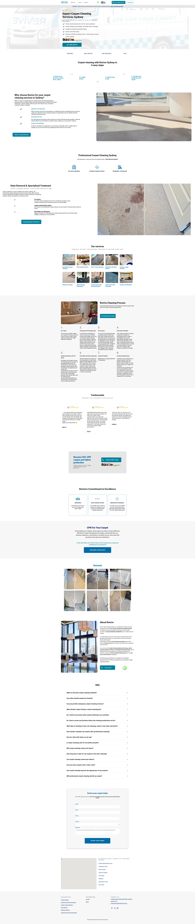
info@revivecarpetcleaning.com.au (119, 903)
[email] (115, 908)
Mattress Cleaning (65, 910)
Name (76, 804)
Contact (88, 899)
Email (76, 810)
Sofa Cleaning (64, 907)
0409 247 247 (114, 901)
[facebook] (112, 908)
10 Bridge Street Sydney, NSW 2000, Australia (121, 899)
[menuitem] (74, 2)
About (87, 901)
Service (77, 821)
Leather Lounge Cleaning (67, 905)
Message (77, 827)
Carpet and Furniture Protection (68, 902)
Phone (76, 815)
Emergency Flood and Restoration (69, 912)
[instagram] (117, 908)
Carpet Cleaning (64, 899)
